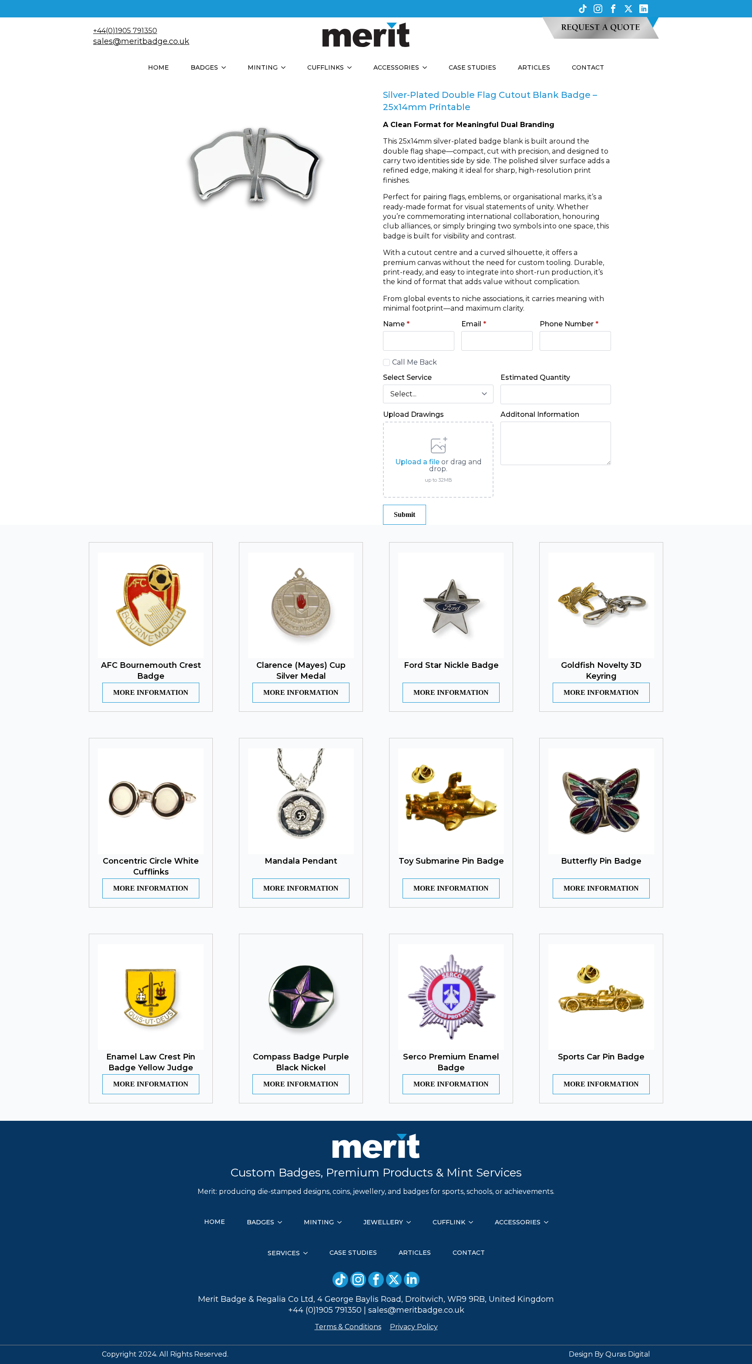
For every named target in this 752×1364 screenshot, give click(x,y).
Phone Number (569, 324)
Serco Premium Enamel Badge (451, 1062)
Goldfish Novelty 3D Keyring (601, 670)
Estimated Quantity (535, 377)
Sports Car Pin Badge (601, 1057)
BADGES (204, 67)
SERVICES (284, 1253)
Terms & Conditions (348, 1327)
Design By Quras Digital (609, 1354)
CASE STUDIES (472, 67)
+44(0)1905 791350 (125, 31)
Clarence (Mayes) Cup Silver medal (301, 670)
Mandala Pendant (301, 861)
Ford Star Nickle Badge (451, 665)
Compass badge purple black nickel (301, 1062)
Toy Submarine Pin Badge (451, 861)
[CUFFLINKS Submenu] (352, 67)
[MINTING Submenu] (286, 67)
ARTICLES (534, 67)
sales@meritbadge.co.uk (141, 41)
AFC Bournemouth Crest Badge (151, 670)
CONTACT (588, 67)
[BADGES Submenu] (226, 67)
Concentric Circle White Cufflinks (151, 866)
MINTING (263, 67)
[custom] (582, 8)
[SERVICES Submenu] (308, 1253)
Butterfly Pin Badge (601, 861)
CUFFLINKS (325, 67)
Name (396, 324)
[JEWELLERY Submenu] (411, 1222)
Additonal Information (539, 414)
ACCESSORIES (396, 67)
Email (473, 324)
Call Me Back (414, 362)
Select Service (407, 377)
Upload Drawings (413, 414)
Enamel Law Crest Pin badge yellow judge (150, 1062)
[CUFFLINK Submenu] (473, 1222)
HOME (158, 67)
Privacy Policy (414, 1327)
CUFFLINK (449, 1222)
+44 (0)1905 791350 (325, 1310)
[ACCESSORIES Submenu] (427, 67)
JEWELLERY (383, 1222)
